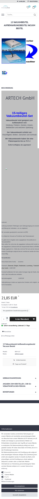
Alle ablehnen (19, 490)
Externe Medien (9, 474)
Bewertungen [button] (8, 392)
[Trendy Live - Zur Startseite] (5, 7)
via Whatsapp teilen (8, 336)
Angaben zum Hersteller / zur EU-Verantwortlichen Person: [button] (17, 385)
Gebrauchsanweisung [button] (12, 378)
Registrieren (33, 1)
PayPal (7, 477)
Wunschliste (7, 331)
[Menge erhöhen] (7, 318)
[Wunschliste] (28, 7)
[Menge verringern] (7, 320)
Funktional (8, 479)
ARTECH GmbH (19, 354)
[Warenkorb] (33, 7)
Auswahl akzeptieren (19, 495)
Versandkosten (14, 307)
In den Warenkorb (22, 319)
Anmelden (22, 1)
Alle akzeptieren (19, 486)
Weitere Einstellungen (7, 481)
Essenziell (8, 472)
